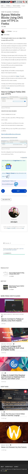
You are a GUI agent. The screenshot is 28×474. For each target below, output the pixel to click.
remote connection (8, 314)
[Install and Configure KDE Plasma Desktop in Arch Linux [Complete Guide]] (14, 335)
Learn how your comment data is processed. (13, 249)
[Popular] (25, 391)
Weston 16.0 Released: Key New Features (14, 447)
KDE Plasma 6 (9, 343)
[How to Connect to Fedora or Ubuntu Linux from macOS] (14, 305)
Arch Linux (3, 343)
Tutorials (15, 12)
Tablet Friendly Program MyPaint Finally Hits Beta (16, 286)
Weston (7, 445)
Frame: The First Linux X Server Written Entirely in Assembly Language (13, 414)
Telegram (9, 228)
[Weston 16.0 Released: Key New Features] (14, 432)
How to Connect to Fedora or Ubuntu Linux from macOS (12, 320)
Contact (16, 466)
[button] (24, 1)
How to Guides (6, 12)
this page (8, 88)
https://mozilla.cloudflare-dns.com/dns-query (11, 134)
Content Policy (9, 466)
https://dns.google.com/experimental (9, 137)
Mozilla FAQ (24, 157)
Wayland (3, 445)
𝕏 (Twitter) (13, 228)
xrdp (2, 315)
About (2, 466)
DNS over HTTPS (6, 199)
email (23, 228)
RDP (2, 314)
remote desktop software (18, 314)
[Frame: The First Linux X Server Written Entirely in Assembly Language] (14, 399)
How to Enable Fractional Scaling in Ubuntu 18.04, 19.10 (16, 273)
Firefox (17, 76)
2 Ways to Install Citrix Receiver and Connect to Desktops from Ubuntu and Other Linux (13, 377)
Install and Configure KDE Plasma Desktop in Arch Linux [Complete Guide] (12, 348)
